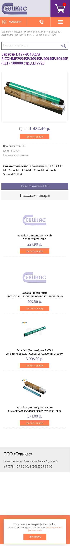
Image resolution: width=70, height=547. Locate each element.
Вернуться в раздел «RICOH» (35, 186)
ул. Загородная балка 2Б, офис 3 (39, 461)
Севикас (6, 31)
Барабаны (41, 34)
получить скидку (34, 136)
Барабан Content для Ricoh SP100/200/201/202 (34, 237)
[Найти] (63, 46)
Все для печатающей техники (29, 31)
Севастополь (11, 461)
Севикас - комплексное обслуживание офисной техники (14, 8)
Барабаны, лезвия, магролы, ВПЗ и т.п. (31, 33)
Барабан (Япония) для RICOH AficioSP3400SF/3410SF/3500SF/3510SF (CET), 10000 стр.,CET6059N (34, 411)
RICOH (54, 34)
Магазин (15, 22)
